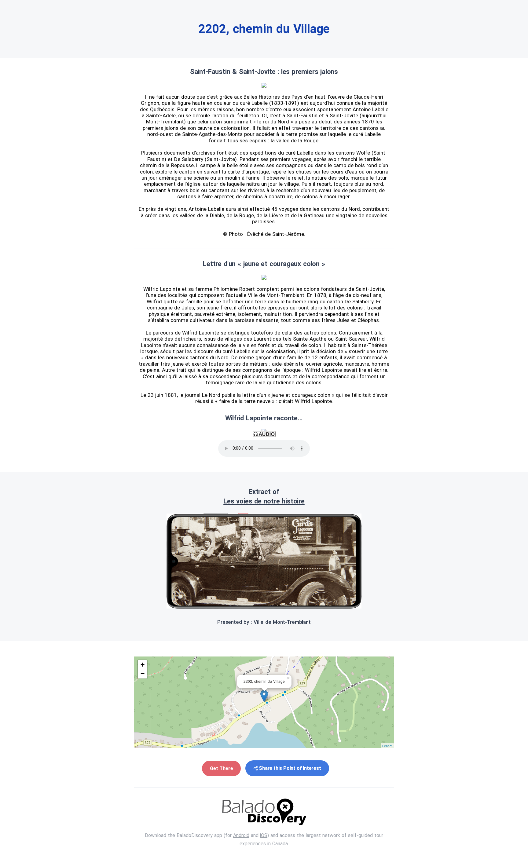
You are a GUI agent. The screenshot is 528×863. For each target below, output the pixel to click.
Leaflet (387, 745)
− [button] (143, 674)
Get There (221, 768)
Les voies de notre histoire (264, 501)
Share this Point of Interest (290, 768)
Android (241, 835)
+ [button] (143, 664)
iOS (263, 835)
